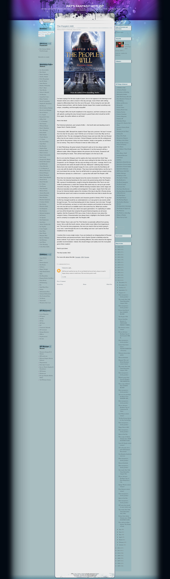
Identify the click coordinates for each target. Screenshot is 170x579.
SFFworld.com (43, 356)
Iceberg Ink (120, 134)
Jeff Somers (43, 215)
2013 (118, 280)
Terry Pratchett (43, 188)
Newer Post (60, 284)
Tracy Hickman (44, 130)
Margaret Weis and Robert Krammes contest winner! (124, 362)
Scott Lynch (43, 157)
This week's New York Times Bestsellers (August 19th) (124, 368)
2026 (118, 247)
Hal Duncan (43, 106)
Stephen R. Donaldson (46, 103)
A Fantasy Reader (121, 90)
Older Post (109, 284)
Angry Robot (43, 258)
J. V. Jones (42, 139)
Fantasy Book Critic (122, 110)
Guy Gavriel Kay (44, 141)
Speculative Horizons (122, 169)
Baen (41, 260)
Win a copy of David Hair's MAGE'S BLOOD (124, 385)
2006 (118, 563)
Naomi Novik (43, 179)
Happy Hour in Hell (124, 427)
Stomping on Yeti (121, 175)
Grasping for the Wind (122, 131)
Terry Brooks (43, 90)
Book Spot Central (45, 365)
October (121, 287)
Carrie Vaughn (43, 229)
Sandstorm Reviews (122, 155)
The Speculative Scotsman (124, 206)
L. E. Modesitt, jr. (44, 168)
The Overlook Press (45, 296)
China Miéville (44, 166)
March (120, 540)
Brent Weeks (43, 233)
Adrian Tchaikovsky (45, 224)
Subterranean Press (45, 291)
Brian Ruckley (43, 197)
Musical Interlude (123, 357)
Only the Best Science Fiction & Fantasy (122, 143)
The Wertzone (120, 211)
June (120, 532)
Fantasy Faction (121, 112)
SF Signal (42, 316)
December (121, 282)
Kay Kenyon (43, 146)
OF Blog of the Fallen (122, 140)
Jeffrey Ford (43, 119)
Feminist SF (120, 118)
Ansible (42, 318)
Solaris (41, 289)
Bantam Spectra (44, 262)
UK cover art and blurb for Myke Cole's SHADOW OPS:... (125, 396)
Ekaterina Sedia (44, 206)
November (122, 285)
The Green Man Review (123, 189)
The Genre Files (121, 187)
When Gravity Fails (122, 217)
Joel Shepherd (43, 208)
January (121, 545)
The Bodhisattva (121, 180)
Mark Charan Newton (45, 177)
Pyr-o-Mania (120, 147)
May (120, 534)
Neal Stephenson (44, 220)
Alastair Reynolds (44, 193)
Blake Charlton (44, 99)
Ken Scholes (43, 204)
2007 (118, 561)
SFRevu (42, 334)
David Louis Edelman (45, 110)
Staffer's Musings (121, 173)
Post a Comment (61, 281)
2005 (118, 566)
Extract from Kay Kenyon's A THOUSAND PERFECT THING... (125, 322)
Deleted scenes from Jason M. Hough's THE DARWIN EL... (124, 379)
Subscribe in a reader (43, 57)
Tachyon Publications (45, 294)
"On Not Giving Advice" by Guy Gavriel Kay (125, 419)
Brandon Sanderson (45, 200)
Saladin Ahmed (44, 76)
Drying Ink (120, 105)
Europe (87, 257)
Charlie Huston (44, 137)
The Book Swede (121, 184)
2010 (118, 553)
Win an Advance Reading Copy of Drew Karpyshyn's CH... (124, 479)
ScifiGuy (119, 160)
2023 (118, 254)
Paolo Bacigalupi (44, 79)
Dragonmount (43, 362)
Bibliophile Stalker (122, 94)
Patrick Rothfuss (44, 195)
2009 (118, 555)
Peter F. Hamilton (44, 128)
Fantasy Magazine (122, 116)
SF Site (41, 321)
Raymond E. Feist (44, 117)
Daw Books (43, 265)
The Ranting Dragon (122, 200)
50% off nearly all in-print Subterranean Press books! (124, 449)
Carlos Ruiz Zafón (44, 247)
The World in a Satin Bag (123, 213)
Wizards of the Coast (45, 303)
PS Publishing (43, 283)
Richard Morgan (44, 173)
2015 (118, 275)
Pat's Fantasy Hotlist (85, 6)
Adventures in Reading (123, 92)
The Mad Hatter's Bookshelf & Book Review (124, 192)
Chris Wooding (44, 244)
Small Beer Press (44, 287)
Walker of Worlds (121, 215)
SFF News (42, 323)
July (120, 529)
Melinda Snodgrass (45, 213)
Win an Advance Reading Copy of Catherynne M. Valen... (124, 408)
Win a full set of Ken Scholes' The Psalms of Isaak (125, 524)
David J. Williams (44, 238)
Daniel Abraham (44, 74)
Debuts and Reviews (122, 103)
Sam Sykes (42, 222)
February (121, 542)
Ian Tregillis (43, 226)
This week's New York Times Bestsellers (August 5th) (124, 472)
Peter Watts (43, 231)
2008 (118, 558)
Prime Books (43, 280)
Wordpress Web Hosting (80, 576)
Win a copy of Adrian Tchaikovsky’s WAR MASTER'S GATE (125, 438)
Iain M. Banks (43, 81)
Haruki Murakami (44, 175)
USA (82, 257)
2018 (118, 267)
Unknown (65, 268)
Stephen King (43, 148)
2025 (118, 249)
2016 (118, 272)
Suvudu (42, 339)
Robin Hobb (43, 132)
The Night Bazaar (121, 197)
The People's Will (65, 26)
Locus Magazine (44, 314)
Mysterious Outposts (122, 138)
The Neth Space (121, 195)
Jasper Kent (43, 144)
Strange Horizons (44, 332)
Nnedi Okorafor (44, 182)
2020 (118, 262)
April (120, 537)
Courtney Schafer (44, 202)
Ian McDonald (43, 164)
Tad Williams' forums (45, 380)
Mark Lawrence (44, 153)
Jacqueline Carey (44, 97)
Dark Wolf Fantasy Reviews (124, 96)
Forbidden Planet (121, 121)
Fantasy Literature (121, 114)
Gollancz (42, 267)
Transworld (43, 300)
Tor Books (42, 298)
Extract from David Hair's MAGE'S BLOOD (124, 312)
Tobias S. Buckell (44, 92)
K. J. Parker (43, 184)
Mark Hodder (43, 135)
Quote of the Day (123, 434)
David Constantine (45, 101)
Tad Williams (43, 240)
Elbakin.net (43, 373)
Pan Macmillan (44, 276)
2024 (118, 252)
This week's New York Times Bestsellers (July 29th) (124, 511)
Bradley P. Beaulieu (45, 85)
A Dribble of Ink (121, 88)
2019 (118, 265)
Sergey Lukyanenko (45, 155)
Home (84, 284)
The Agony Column (122, 178)
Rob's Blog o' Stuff (122, 153)
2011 (118, 550)
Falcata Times (120, 107)
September (122, 290)
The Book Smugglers (122, 182)
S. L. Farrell (43, 115)
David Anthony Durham (46, 108)
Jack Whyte (43, 242)
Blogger (97, 573)
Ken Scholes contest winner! (124, 328)
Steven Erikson (44, 112)
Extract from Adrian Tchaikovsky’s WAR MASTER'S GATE (125, 518)
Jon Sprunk (43, 217)
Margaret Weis (43, 235)
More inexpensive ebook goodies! (123, 296)
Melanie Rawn (43, 191)
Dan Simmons (43, 211)
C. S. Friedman (43, 121)
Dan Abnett (43, 72)
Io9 (40, 325)
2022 (118, 257)
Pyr (40, 285)
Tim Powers (43, 186)
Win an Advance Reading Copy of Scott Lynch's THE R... (124, 335)
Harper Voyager (44, 269)
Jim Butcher (43, 94)
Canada (77, 257)
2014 (118, 277)
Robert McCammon (45, 161)
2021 (118, 260)
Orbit (41, 274)
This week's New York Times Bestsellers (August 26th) (124, 301)
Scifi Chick (120, 157)
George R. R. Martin (45, 159)
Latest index (120, 32)
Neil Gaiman (43, 123)
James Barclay (43, 83)
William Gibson (44, 126)
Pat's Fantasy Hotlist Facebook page (45, 50)
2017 (118, 270)
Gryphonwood (43, 336)
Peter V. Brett (43, 88)
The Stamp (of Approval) (123, 208)
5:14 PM (64, 277)
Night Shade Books (45, 271)
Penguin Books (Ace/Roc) (47, 278)
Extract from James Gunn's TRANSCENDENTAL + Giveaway (125, 347)
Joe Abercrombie (44, 70)
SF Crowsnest (43, 330)
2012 (118, 548)
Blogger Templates (80, 574)
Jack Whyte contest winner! (124, 415)
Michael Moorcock (45, 170)
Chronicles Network (45, 327)
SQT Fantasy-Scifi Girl (123, 171)
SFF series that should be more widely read (125, 506)
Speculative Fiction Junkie (124, 164)
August (121, 293)
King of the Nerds (121, 136)
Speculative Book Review (124, 162)
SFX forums (43, 371)
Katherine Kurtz (44, 150)
